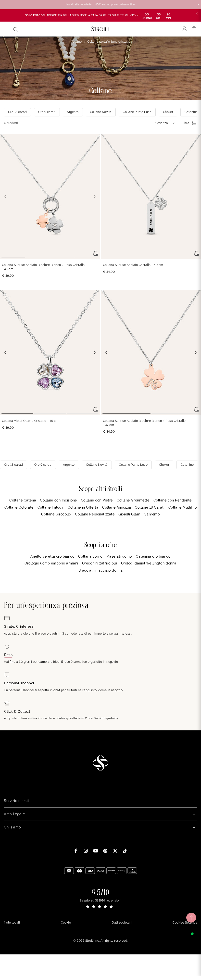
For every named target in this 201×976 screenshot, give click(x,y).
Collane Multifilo (182, 507)
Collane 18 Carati (149, 507)
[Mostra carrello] (194, 28)
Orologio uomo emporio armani (51, 563)
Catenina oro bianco (153, 556)
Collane (76, 41)
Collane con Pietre (97, 500)
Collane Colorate (19, 507)
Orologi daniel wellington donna (148, 563)
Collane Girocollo (56, 514)
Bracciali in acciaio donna (100, 570)
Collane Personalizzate (94, 514)
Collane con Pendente (172, 500)
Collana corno (90, 556)
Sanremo (152, 514)
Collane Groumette (133, 500)
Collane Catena (22, 500)
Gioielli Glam (129, 514)
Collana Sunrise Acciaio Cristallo (133, 265)
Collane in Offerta (83, 507)
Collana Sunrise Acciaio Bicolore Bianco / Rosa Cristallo (43, 267)
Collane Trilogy (51, 507)
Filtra (185, 123)
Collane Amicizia (116, 507)
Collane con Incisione (58, 500)
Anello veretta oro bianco (52, 556)
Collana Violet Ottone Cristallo (30, 421)
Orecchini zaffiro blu (99, 563)
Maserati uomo (119, 556)
